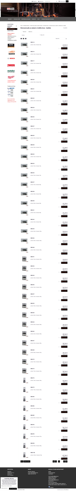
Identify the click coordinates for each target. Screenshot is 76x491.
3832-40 (32, 200)
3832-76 (32, 378)
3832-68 (32, 350)
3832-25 (32, 116)
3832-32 (32, 154)
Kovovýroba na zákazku (25, 19)
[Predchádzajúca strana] (54, 461)
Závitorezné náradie (9, 26)
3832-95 (32, 434)
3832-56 (32, 284)
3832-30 (32, 144)
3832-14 (32, 42)
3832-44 (32, 228)
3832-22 (32, 98)
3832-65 (32, 331)
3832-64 (32, 322)
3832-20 (32, 79)
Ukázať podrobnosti (4, 488)
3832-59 (32, 303)
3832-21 (32, 88)
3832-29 (32, 135)
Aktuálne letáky (17, 19)
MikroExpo (34, 19)
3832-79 (32, 387)
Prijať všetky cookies (13, 488)
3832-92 (32, 424)
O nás (38, 19)
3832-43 (32, 219)
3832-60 (32, 312)
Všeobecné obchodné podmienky (47, 19)
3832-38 (32, 191)
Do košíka (64, 48)
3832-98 (32, 443)
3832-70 (32, 359)
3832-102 (33, 452)
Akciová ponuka (10, 24)
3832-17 (32, 60)
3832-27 (32, 126)
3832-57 (32, 294)
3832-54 (32, 275)
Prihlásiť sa (34, 1)
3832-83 (32, 396)
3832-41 (32, 210)
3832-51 (32, 256)
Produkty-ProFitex (11, 28)
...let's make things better (13, 11)
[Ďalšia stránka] (66, 461)
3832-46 (32, 238)
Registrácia (41, 1)
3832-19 (32, 70)
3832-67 (32, 340)
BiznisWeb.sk (66, 489)
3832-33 (32, 163)
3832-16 (32, 51)
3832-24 (32, 107)
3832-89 (32, 415)
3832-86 (32, 406)
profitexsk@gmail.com (34, 472)
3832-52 (32, 266)
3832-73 (32, 368)
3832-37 (32, 182)
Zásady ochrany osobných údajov (19, 489)
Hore (22, 461)
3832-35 (32, 172)
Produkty (10, 19)
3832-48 (32, 247)
